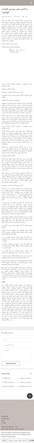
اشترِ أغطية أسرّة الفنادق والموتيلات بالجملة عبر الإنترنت (26, 378)
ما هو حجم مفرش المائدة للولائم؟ (7, 378)
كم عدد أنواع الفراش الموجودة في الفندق (9, 386)
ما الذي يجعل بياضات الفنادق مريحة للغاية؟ (26, 382)
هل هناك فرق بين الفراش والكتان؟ (9, 382)
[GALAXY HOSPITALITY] (22, 409)
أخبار (30, 373)
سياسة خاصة (11, 436)
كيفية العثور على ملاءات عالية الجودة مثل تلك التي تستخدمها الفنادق (26, 386)
